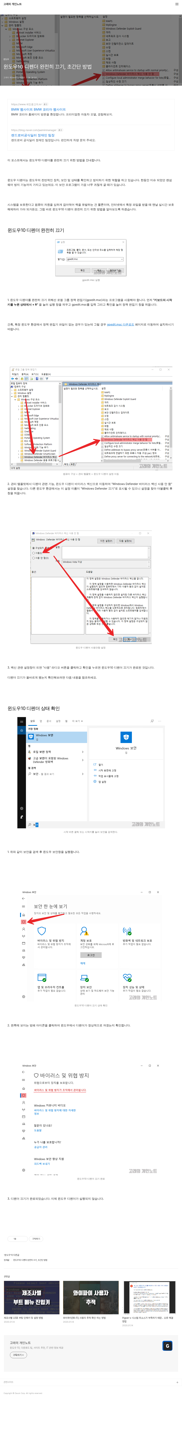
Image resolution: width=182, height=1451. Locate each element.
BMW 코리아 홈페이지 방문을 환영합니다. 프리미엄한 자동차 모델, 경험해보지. (62, 114)
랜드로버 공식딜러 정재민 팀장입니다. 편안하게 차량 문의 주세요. (53, 140)
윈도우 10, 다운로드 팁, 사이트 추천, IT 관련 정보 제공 (36, 1347)
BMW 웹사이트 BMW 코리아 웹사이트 (38, 109)
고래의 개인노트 (13, 4)
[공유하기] (19, 1239)
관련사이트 (8, 1382)
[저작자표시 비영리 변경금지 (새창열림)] (48, 1239)
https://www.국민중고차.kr (26, 104)
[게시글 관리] (24, 1239)
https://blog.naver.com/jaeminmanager (33, 130)
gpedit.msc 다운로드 (120, 324)
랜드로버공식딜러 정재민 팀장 (33, 135)
